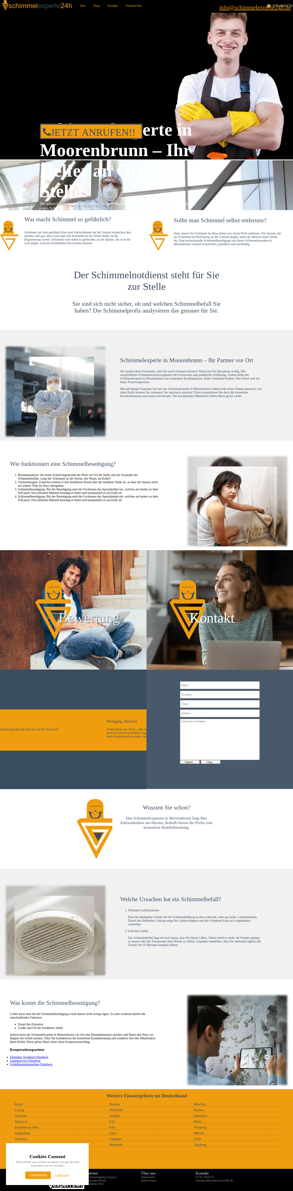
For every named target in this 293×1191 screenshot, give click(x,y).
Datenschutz (148, 1180)
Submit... (190, 762)
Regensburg (22, 1133)
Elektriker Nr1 (95, 1183)
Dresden (114, 1104)
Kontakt (113, 5)
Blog (96, 5)
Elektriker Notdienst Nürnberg (29, 1057)
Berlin (19, 1104)
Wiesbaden (200, 1115)
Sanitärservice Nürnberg (25, 1060)
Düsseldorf (116, 1110)
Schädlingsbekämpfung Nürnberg (31, 1064)
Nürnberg (21, 1139)
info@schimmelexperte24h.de (255, 7)
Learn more (62, 1175)
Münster (199, 1133)
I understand (38, 1175)
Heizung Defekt (96, 1180)
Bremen (199, 1110)
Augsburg (200, 1144)
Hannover (21, 1121)
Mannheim (116, 1144)
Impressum (148, 1177)
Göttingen (115, 1139)
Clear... (210, 762)
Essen (113, 1133)
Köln (112, 1127)
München (200, 1104)
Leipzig (19, 1110)
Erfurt (197, 1139)
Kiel (112, 1121)
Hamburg (21, 1115)
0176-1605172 (205, 1177)
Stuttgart (114, 1115)
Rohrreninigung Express (101, 1177)
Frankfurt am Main (26, 1127)
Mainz (198, 1121)
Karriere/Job (133, 5)
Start (83, 5)
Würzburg (200, 1127)
